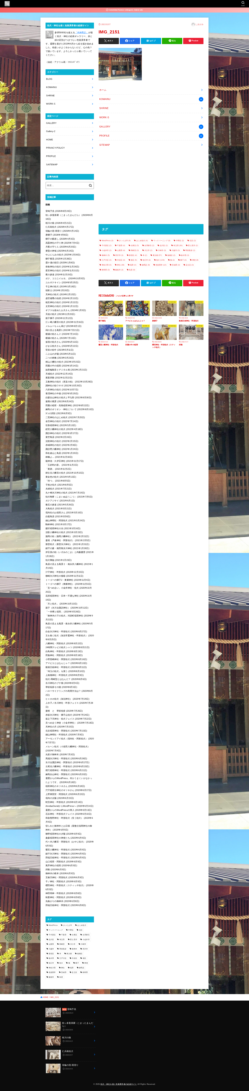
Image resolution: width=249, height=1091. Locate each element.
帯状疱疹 (190, 250)
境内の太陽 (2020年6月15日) (60, 798)
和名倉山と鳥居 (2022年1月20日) (62, 453)
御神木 (106, 255)
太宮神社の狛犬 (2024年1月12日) (62, 306)
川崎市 (162, 250)
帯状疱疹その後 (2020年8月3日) (61, 687)
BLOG (49, 79)
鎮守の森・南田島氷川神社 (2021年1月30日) (67, 548)
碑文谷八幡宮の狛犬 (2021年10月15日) (65, 473)
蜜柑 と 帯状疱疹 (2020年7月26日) (64, 711)
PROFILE (104, 135)
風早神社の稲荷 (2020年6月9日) (61, 865)
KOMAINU (105, 99)
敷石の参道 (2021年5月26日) (60, 505)
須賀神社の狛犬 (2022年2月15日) (62, 441)
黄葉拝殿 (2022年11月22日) (59, 378)
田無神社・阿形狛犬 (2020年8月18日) (64, 655)
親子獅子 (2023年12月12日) (59, 318)
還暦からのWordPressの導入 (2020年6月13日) (69, 810)
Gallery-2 (50, 131)
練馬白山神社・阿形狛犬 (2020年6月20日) (66, 774)
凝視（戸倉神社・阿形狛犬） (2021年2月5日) (68, 540)
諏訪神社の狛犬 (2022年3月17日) (62, 433)
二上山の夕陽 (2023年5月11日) (61, 354)
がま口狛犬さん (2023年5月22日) (62, 346)
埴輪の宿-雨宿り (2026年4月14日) (62, 231)
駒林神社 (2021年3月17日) (59, 524)
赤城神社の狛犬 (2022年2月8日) (61, 445)
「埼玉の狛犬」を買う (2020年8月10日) (65, 671)
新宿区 (133, 255)
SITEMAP (104, 145)
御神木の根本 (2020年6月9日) (60, 873)
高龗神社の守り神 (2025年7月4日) (62, 243)
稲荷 (133, 265)
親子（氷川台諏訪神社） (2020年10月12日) (67, 608)
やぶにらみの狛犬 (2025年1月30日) (63, 255)
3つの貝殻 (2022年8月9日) (59, 413)
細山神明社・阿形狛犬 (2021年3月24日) (65, 520)
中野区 (180, 241)
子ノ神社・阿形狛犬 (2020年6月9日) (64, 881)
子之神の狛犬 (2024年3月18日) (61, 286)
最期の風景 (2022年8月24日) (60, 401)
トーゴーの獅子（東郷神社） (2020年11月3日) (68, 584)
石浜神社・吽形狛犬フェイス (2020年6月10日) (69, 814)
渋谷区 (121, 260)
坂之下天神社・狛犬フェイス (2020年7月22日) (69, 719)
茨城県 (176, 265)
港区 (134, 260)
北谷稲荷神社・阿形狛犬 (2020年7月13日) (66, 731)
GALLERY (105, 126)
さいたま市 (125, 241)
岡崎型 (135, 250)
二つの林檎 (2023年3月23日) (60, 358)
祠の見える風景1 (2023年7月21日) (63, 330)
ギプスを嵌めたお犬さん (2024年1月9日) (66, 310)
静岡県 (106, 270)
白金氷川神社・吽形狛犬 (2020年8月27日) (66, 631)
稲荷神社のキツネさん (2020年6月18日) (65, 786)
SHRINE (104, 108)
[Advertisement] (151, 186)
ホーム (102, 90)
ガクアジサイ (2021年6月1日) (60, 500)
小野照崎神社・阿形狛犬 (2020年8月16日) (66, 659)
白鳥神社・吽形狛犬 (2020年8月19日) (64, 651)
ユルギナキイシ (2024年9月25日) (62, 282)
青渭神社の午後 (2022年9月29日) (62, 393)
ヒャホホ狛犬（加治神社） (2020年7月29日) (67, 699)
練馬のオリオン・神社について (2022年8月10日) (70, 409)
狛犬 (160, 260)
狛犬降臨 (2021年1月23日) (59, 560)
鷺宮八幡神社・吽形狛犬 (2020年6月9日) (66, 850)
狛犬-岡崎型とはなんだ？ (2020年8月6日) (66, 679)
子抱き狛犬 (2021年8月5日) (59, 485)
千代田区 (107, 245)
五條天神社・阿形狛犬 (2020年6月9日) (65, 877)
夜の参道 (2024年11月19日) (59, 274)
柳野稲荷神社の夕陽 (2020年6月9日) (64, 834)
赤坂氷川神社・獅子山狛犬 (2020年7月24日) (67, 715)
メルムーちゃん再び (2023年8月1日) (64, 326)
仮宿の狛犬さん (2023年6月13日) (62, 342)
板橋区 (171, 255)
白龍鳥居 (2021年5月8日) (58, 516)
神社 (120, 265)
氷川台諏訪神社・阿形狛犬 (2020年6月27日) (67, 762)
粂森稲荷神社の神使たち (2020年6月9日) (66, 838)
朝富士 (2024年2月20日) (57, 290)
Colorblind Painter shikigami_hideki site (125, 10)
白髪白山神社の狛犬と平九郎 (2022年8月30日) (69, 397)
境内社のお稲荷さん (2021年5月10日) (64, 512)
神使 (195, 260)
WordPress (108, 241)
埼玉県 (177, 245)
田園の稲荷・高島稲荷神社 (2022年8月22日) (67, 405)
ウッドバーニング (161, 241)
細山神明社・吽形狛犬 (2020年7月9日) (65, 734)
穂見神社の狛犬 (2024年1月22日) (62, 302)
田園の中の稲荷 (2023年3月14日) (62, 366)
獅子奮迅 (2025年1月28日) (59, 259)
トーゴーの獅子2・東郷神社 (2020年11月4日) (68, 580)
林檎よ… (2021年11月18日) (59, 457)
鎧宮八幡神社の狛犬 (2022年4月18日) (64, 429)
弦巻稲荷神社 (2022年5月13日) (61, 425)
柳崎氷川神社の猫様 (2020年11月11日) (64, 576)
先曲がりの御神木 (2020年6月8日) (62, 901)
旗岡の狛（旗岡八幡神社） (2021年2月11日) (67, 536)
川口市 (148, 250)
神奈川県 (107, 265)
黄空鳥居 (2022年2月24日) (59, 437)
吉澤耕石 (149, 245)
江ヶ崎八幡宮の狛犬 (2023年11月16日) (65, 322)
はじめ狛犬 (142, 241)
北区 (192, 241)
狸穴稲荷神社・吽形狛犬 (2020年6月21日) (66, 770)
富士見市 (193, 245)
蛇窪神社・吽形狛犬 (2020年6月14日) (64, 802)
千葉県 (121, 245)
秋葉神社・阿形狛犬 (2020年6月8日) (64, 897)
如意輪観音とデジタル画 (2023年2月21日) (66, 370)
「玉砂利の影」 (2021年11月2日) (62, 465)
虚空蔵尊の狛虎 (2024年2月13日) (62, 298)
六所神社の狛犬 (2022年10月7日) (62, 389)
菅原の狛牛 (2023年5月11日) (60, 350)
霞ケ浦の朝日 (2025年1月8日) (60, 262)
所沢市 (119, 255)
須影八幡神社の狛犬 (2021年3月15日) (64, 532)
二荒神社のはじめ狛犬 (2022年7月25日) (65, 417)
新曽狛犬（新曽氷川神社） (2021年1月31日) (67, 544)
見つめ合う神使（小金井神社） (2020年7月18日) (70, 723)
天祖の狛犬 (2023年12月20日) (60, 314)
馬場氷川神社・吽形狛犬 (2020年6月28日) (66, 758)
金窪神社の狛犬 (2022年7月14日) (62, 421)
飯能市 (119, 270)
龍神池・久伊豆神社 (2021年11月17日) (65, 461)
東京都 (157, 255)
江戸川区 (107, 260)
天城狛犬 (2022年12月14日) (59, 374)
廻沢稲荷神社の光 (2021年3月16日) (63, 528)
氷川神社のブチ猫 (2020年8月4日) (62, 683)
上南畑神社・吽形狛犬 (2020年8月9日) (65, 675)
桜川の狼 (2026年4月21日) (59, 223)
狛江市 (147, 260)
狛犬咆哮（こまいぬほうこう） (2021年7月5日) (69, 497)
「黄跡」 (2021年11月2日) (58, 469)
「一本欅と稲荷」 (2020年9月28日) (63, 612)
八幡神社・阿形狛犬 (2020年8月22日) (64, 643)
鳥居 (132, 270)
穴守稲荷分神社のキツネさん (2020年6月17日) (69, 790)
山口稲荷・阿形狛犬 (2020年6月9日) (64, 861)
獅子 (183, 260)
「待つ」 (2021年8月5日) (58, 481)
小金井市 (107, 250)
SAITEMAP (51, 164)
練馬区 (146, 265)
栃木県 (185, 255)
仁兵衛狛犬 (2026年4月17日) (60, 227)
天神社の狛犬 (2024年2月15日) (61, 294)
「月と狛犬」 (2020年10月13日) (61, 604)
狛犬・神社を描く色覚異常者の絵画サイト (118, 1084)
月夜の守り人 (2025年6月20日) (61, 247)
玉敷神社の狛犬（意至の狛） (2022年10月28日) (69, 382)
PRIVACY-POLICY (55, 148)
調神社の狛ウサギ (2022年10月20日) (64, 385)
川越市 (176, 250)
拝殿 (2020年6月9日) (56, 869)
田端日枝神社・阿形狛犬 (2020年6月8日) (66, 905)
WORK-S (104, 117)
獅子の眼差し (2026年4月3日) (60, 239)
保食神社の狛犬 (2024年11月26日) (62, 267)
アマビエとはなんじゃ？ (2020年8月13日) (66, 663)
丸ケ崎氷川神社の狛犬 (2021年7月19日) (65, 493)
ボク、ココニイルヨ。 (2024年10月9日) (65, 278)
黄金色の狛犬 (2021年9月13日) (61, 477)
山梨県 (121, 250)
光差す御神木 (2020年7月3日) (60, 754)
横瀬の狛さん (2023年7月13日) (61, 338)
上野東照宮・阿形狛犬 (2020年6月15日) (65, 794)
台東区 (135, 245)
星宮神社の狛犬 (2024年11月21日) (62, 270)
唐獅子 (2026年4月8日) (57, 235)
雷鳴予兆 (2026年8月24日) (59, 211)
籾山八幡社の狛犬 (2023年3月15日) (63, 362)
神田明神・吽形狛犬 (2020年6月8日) (64, 893)
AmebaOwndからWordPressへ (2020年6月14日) (69, 806)
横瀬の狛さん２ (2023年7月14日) (62, 334)
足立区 (190, 265)
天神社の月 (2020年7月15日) (60, 727)
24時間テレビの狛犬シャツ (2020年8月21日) (67, 647)
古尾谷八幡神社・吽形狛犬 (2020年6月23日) (67, 766)
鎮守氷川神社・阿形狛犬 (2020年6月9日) (66, 854)
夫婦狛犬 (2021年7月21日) (59, 489)
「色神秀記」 (81, 32)
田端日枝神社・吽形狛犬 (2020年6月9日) (66, 857)
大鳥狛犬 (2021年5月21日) (59, 508)
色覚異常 (160, 265)
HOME (49, 140)
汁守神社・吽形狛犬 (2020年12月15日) (65, 572)
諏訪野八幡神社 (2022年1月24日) (62, 449)
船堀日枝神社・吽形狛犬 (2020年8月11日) (66, 667)
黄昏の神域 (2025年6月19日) (60, 251)
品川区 (164, 245)
